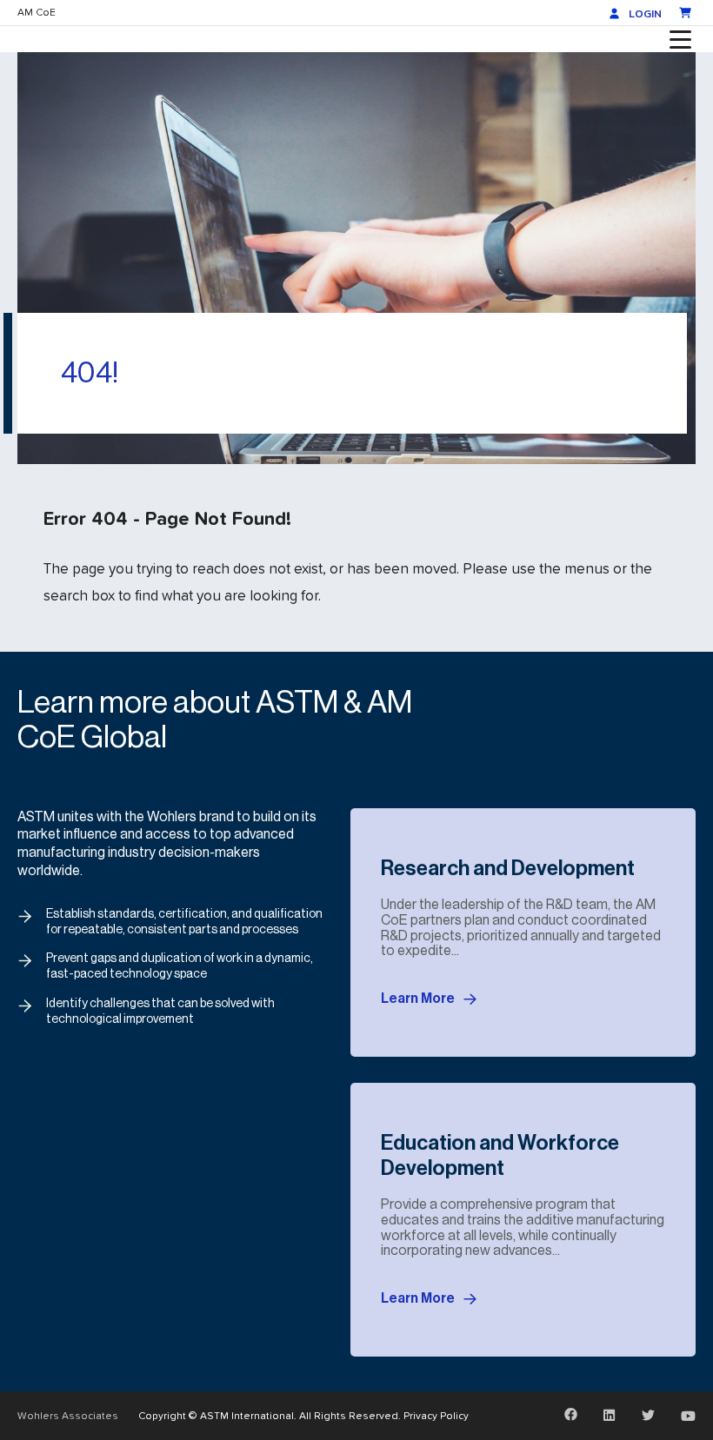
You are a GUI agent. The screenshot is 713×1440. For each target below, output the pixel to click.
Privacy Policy (436, 1415)
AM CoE (36, 12)
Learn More (418, 998)
